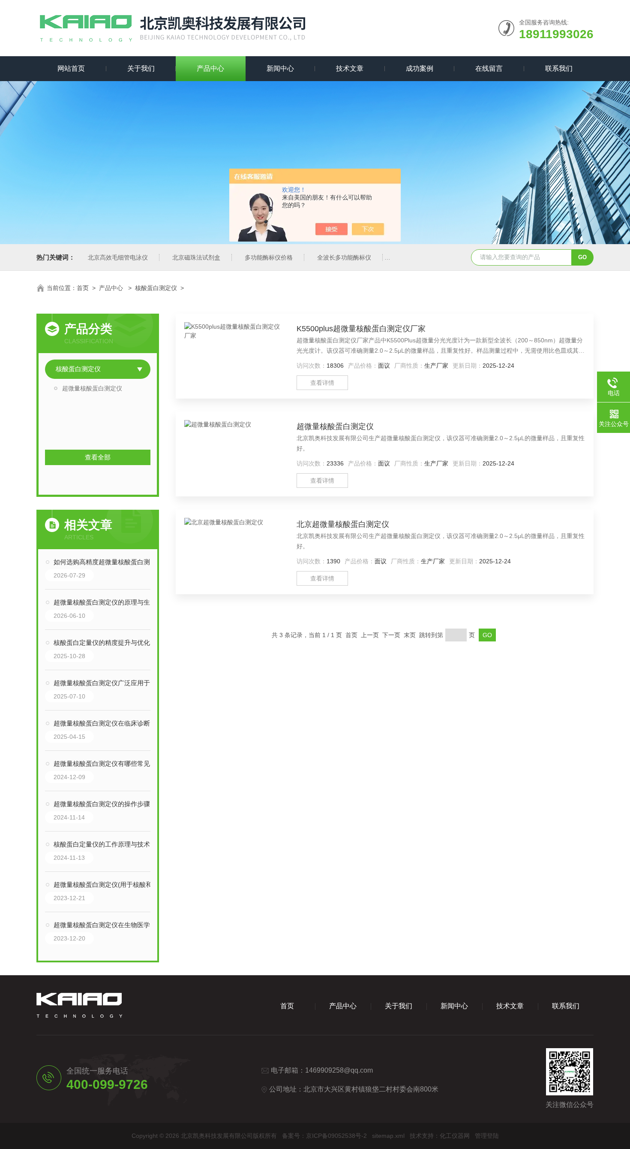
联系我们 (559, 68)
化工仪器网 (455, 1135)
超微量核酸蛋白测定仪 (92, 388)
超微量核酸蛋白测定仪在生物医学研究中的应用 (106, 924)
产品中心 (210, 68)
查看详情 (322, 382)
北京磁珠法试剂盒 (196, 257)
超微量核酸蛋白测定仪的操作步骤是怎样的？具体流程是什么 (106, 803)
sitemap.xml (388, 1135)
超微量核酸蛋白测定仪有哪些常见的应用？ (106, 763)
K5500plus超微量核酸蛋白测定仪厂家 (361, 328)
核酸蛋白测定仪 (156, 287)
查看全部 (98, 457)
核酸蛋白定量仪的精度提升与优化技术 (106, 642)
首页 (83, 287)
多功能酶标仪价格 (269, 257)
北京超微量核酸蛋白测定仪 (343, 524)
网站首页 (71, 68)
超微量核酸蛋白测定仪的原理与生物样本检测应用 (106, 602)
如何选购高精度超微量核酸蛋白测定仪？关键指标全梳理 (106, 561)
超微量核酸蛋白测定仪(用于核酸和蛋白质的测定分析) (106, 884)
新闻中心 (280, 68)
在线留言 (489, 68)
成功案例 (419, 68)
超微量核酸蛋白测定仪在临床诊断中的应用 (106, 723)
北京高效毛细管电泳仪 (118, 257)
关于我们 (141, 68)
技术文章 (349, 68)
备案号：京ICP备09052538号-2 (324, 1135)
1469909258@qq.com (339, 1070)
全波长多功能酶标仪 (344, 257)
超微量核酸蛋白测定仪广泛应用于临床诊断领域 (106, 682)
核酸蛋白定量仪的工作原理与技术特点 (106, 844)
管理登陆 (487, 1135)
